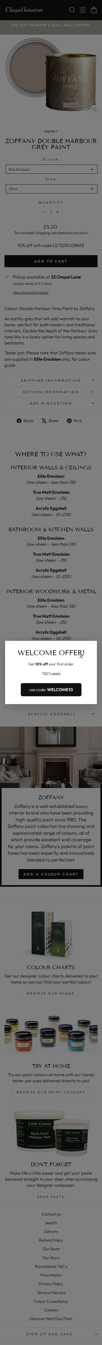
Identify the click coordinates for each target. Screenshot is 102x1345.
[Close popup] (81, 657)
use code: (51, 689)
